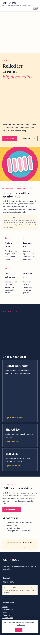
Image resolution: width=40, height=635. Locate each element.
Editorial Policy (7, 618)
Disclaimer (6, 615)
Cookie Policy (7, 609)
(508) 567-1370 (8, 582)
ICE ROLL (17, 4)
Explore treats (10, 138)
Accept (19, 630)
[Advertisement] (20, 31)
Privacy (5, 607)
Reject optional (9, 630)
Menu (35, 8)
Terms (4, 612)
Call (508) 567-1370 (28, 138)
